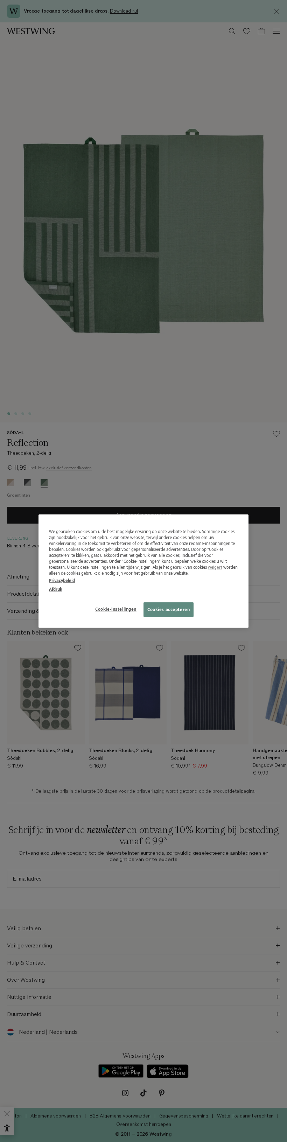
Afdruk (55, 589)
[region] (143, 571)
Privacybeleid (62, 580)
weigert (215, 567)
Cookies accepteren (168, 609)
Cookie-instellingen (115, 609)
